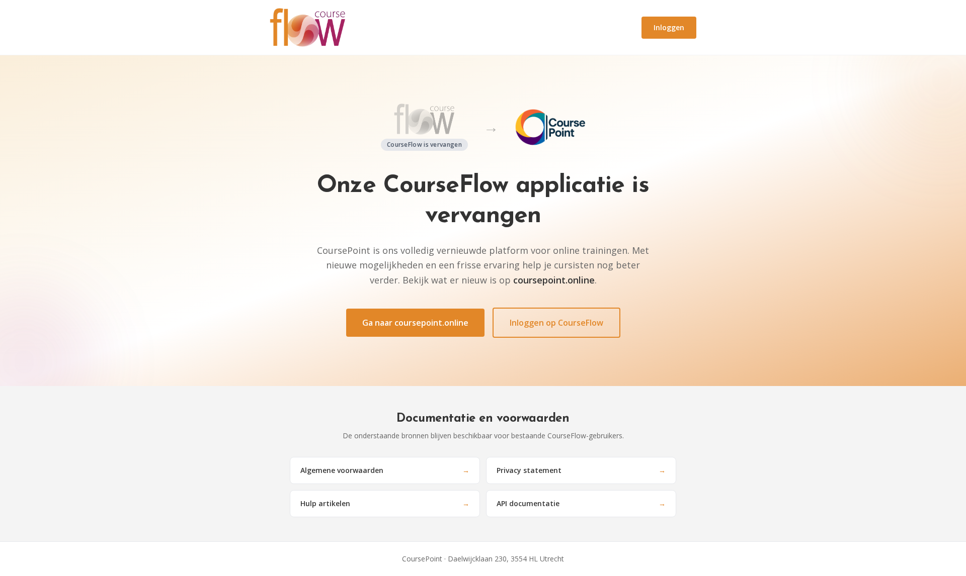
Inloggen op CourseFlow (556, 322)
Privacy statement (581, 470)
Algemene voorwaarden (384, 470)
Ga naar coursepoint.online (415, 322)
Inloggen (669, 27)
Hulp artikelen (384, 503)
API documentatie (581, 503)
